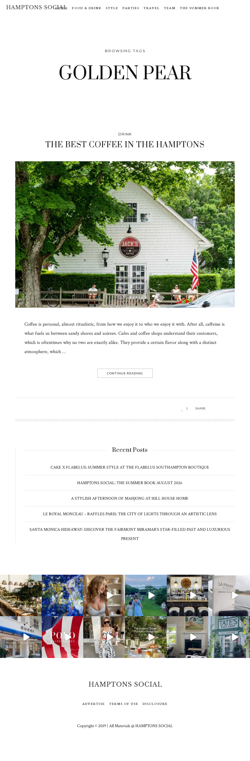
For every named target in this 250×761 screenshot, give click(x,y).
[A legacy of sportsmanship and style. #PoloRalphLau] (63, 637)
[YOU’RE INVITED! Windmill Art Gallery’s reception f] (63, 595)
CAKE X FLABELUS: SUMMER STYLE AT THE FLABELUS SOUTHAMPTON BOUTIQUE (130, 467)
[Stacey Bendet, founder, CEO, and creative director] (104, 637)
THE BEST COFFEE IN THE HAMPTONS (125, 145)
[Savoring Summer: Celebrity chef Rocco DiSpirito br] (188, 637)
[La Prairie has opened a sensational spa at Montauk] (229, 595)
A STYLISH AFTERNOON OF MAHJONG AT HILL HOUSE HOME (129, 498)
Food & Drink (87, 7)
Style (112, 7)
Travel (152, 7)
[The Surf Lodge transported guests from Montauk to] (21, 595)
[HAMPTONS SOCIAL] (36, 7)
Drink (125, 134)
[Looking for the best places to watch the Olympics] (188, 595)
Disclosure (155, 703)
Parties (131, 7)
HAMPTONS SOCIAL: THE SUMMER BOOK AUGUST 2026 (129, 483)
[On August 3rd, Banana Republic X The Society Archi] (146, 595)
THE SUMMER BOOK (200, 7)
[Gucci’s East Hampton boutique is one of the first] (21, 637)
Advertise (93, 703)
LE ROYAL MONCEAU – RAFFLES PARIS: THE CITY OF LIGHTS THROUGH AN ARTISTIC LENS (130, 514)
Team (170, 7)
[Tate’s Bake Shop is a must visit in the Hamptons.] (229, 637)
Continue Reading (125, 373)
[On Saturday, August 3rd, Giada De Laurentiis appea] (104, 595)
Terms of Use (123, 703)
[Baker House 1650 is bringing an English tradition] (146, 637)
